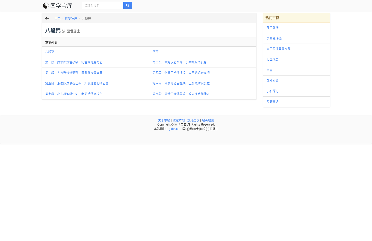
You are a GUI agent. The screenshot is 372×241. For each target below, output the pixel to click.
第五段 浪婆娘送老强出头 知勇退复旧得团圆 (76, 83)
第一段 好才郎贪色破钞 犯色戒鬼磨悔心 (73, 62)
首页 (57, 18)
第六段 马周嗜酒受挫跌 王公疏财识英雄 (181, 83)
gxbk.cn (174, 128)
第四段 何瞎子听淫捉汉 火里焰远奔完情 (181, 72)
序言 (155, 51)
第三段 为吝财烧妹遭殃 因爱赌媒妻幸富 (73, 72)
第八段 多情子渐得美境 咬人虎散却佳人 (181, 93)
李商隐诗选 (274, 38)
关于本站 (164, 120)
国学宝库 (61, 5)
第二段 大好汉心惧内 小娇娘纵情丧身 (179, 62)
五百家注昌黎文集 (279, 48)
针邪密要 (273, 80)
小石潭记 (273, 91)
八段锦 (49, 51)
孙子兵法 (273, 27)
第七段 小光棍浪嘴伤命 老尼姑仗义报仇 (73, 93)
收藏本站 (179, 120)
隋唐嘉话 (273, 101)
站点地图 (208, 120)
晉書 (270, 70)
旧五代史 (273, 59)
